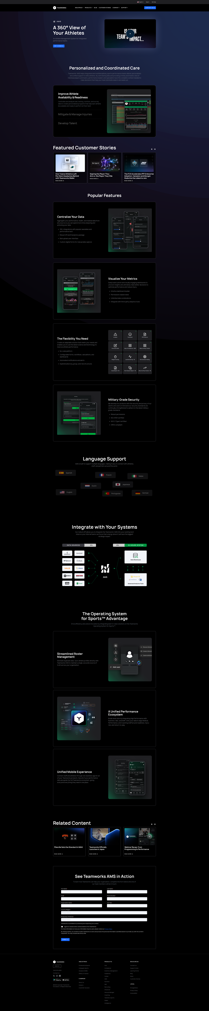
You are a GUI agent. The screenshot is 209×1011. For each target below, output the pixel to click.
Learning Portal (134, 971)
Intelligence (107, 1003)
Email (62, 895)
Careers (81, 985)
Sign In (147, 2)
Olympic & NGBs (83, 971)
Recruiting (107, 987)
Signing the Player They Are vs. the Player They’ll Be (101, 175)
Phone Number (111, 895)
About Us (81, 982)
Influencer (107, 989)
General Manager (109, 992)
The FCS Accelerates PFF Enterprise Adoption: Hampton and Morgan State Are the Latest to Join (139, 176)
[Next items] (155, 149)
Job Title (109, 903)
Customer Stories (105, 7)
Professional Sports (84, 965)
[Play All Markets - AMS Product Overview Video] (130, 33)
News (131, 976)
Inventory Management (111, 971)
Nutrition (106, 981)
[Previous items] (152, 149)
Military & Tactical (83, 973)
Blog (95, 7)
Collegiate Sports (84, 968)
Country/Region (65, 909)
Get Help (154, 2)
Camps (106, 976)
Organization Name (66, 903)
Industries (78, 7)
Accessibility (133, 993)
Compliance (107, 968)
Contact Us (56, 973)
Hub (105, 965)
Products (88, 7)
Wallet (106, 1000)
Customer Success (84, 988)
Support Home (134, 968)
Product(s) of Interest (67, 916)
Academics (107, 973)
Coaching (107, 995)
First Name (64, 888)
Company (116, 7)
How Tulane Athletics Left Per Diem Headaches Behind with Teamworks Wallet (67, 176)
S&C (105, 984)
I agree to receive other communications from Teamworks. (80, 926)
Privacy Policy (108, 929)
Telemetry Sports (109, 998)
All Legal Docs (134, 988)
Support (124, 7)
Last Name (110, 888)
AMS (105, 979)
